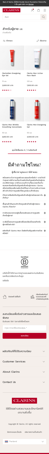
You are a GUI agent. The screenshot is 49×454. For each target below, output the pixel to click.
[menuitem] (32, 10)
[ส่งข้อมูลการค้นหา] (43, 17)
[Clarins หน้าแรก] (11, 10)
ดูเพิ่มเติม (6, 280)
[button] (7, 32)
